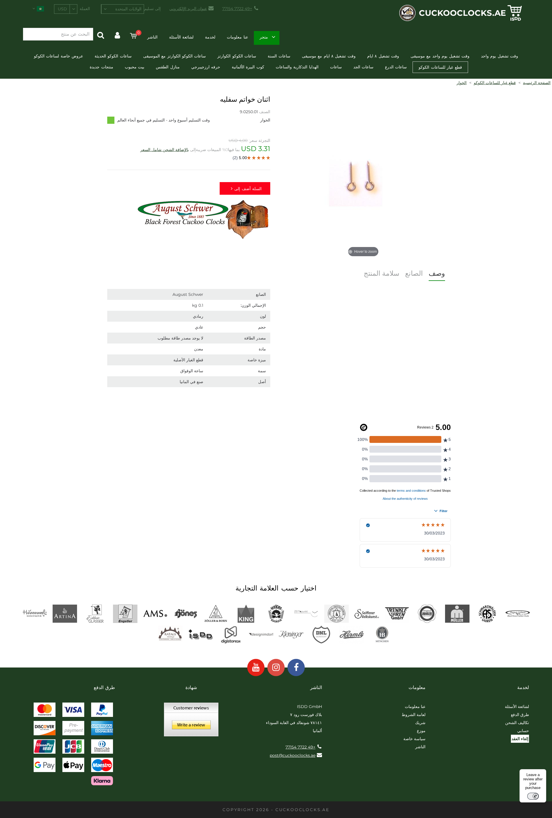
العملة (85, 8)
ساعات (336, 67)
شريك (420, 722)
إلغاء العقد (519, 738)
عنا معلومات (237, 37)
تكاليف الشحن (517, 722)
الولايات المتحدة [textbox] (128, 8)
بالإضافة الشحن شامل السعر (164, 149)
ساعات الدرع (396, 67)
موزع (421, 730)
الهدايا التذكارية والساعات (297, 67)
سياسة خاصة (414, 738)
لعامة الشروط (413, 714)
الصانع (414, 273)
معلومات (417, 687)
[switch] (533, 796)
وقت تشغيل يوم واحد (499, 56)
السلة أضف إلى (248, 188)
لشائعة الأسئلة (181, 37)
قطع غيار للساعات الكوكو (440, 67)
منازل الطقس (167, 67)
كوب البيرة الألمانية (248, 67)
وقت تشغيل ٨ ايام (383, 56)
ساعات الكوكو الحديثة (113, 56)
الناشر (152, 37)
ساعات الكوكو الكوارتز (236, 56)
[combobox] (122, 9)
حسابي (523, 730)
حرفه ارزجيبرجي (205, 67)
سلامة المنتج (381, 273)
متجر (264, 37)
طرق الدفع (520, 714)
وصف (437, 273)
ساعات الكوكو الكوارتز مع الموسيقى (174, 56)
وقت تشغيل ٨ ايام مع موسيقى (329, 56)
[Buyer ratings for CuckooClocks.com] (191, 721)
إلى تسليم (152, 8)
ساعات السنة (279, 56)
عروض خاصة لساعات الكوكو (58, 56)
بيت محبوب (134, 67)
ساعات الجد (363, 67)
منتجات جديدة (101, 67)
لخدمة (210, 37)
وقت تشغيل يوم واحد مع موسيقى (440, 56)
